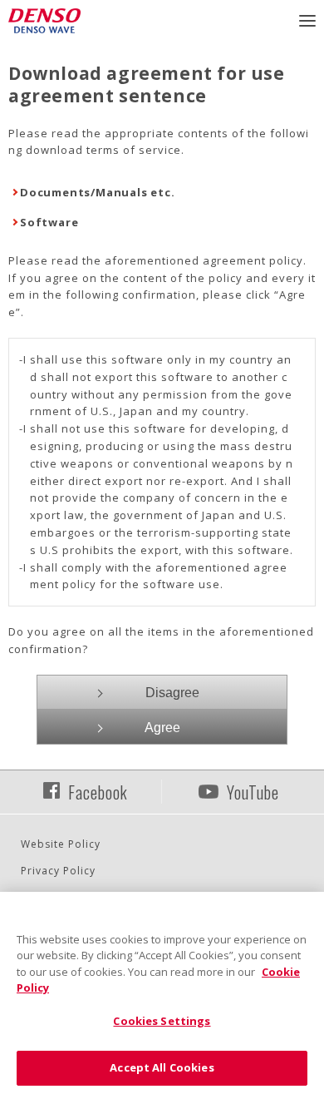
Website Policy (61, 844)
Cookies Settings (161, 1020)
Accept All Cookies (162, 1067)
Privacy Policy (58, 871)
